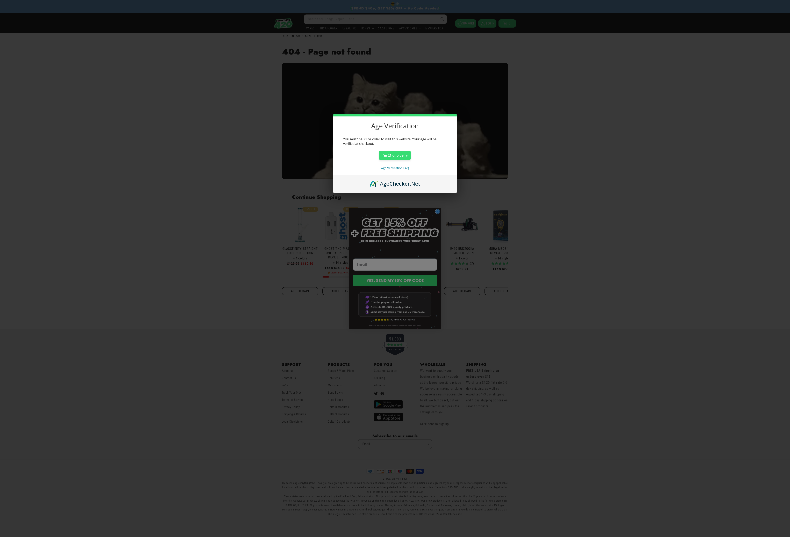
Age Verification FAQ (395, 168)
